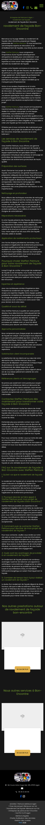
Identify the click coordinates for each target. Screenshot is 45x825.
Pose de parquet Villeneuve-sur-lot (23, 806)
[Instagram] (27, 8)
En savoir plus (22, 669)
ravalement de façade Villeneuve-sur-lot (22, 652)
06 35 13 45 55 (23, 792)
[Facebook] (23, 8)
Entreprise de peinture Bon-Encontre (23, 811)
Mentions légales (22, 816)
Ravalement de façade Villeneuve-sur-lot (23, 808)
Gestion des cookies (23, 820)
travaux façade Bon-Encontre (22, 733)
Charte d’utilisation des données (22, 818)
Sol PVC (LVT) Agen (23, 813)
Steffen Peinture (19, 43)
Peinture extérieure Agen (27, 804)
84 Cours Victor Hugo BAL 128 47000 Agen (23, 785)
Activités (13, 804)
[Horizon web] (20, 822)
